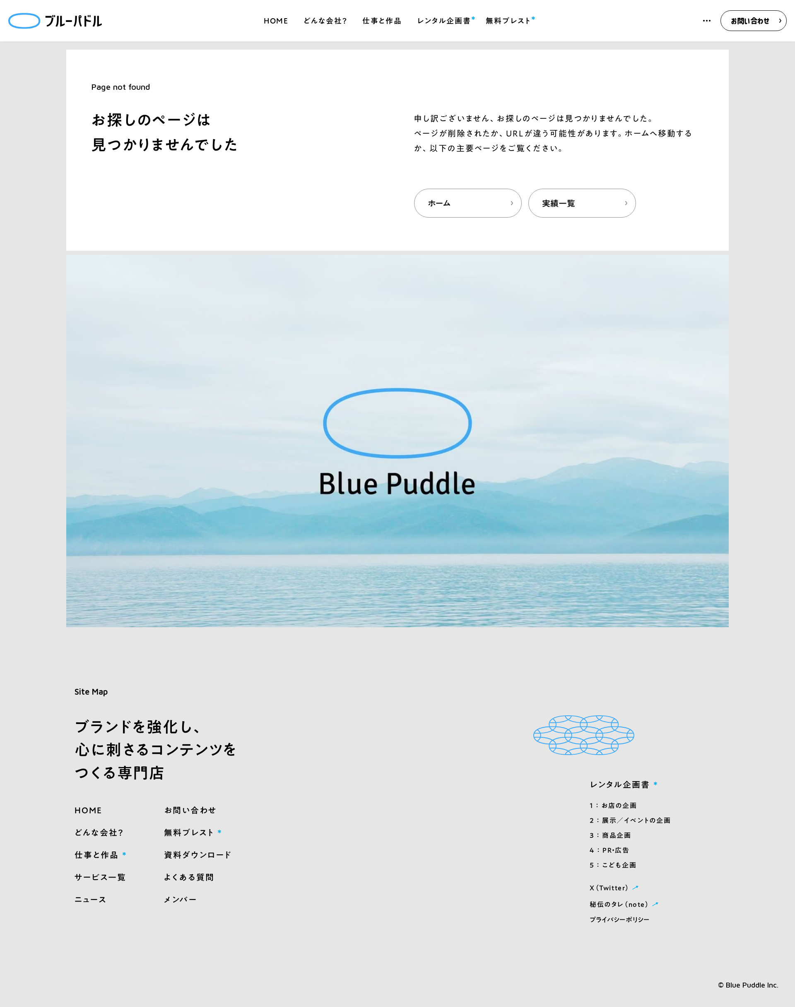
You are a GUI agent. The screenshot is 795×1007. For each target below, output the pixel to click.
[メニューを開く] (707, 21)
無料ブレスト (508, 19)
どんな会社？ (325, 20)
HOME (276, 20)
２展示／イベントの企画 (630, 820)
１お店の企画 (613, 805)
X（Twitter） (615, 887)
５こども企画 (613, 865)
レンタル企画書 (444, 19)
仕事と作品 (382, 20)
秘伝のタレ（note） (625, 904)
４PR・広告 (609, 850)
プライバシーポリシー (620, 919)
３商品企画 (610, 835)
